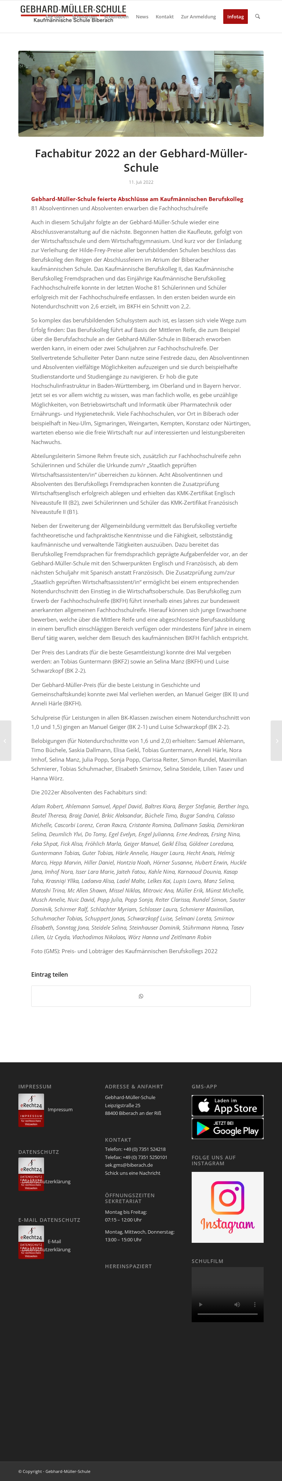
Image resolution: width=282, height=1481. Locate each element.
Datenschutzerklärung (46, 1181)
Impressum (60, 1109)
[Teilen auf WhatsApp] (141, 996)
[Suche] (258, 16)
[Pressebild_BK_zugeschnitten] (141, 94)
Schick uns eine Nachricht (132, 1173)
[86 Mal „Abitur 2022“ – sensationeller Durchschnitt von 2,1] (5, 740)
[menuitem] (55, 16)
